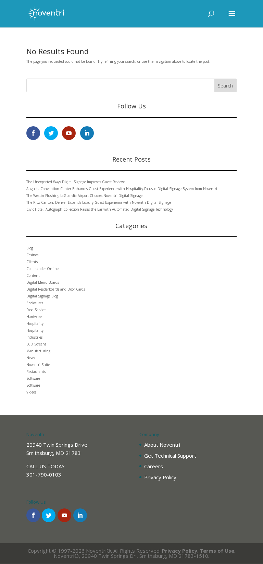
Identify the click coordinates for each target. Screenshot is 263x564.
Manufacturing (38, 351)
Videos (31, 392)
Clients (32, 261)
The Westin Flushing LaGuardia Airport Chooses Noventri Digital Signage (84, 195)
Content (33, 275)
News (30, 357)
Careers (153, 466)
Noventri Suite (38, 364)
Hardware (34, 316)
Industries (34, 337)
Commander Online (42, 268)
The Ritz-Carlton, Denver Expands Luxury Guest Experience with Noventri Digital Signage (98, 202)
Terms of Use (217, 550)
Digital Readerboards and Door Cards (55, 289)
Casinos (32, 254)
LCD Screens (36, 344)
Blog (29, 248)
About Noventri (162, 444)
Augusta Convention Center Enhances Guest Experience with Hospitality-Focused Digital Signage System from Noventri (121, 188)
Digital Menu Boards (42, 282)
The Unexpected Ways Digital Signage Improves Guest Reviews (75, 181)
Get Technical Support (170, 455)
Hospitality (34, 323)
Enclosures (34, 303)
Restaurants (36, 371)
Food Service (36, 309)
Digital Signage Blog (42, 296)
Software (33, 378)
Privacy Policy (160, 477)
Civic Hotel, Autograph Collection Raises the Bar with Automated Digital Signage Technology (99, 209)
